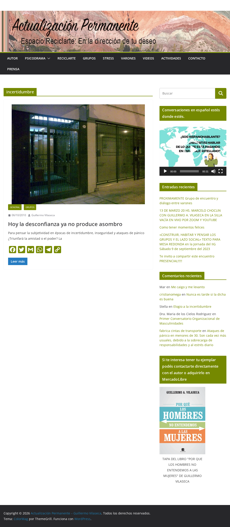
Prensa (13, 69)
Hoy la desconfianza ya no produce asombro (65, 224)
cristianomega (170, 294)
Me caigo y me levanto (188, 287)
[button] (47, 58)
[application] (192, 150)
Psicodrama (35, 58)
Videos (148, 58)
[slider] (189, 171)
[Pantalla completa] (220, 171)
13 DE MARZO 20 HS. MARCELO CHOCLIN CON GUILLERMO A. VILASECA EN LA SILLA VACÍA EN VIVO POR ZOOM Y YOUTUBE (190, 215)
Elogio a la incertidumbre (192, 306)
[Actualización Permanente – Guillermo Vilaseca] (115, 13)
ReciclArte (67, 58)
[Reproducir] (165, 171)
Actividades (171, 58)
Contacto (196, 58)
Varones (128, 58)
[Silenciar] (213, 171)
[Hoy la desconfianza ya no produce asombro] (78, 154)
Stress (108, 58)
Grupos (89, 58)
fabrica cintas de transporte (180, 331)
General (15, 207)
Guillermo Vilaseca (43, 215)
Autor (12, 58)
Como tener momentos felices (181, 227)
